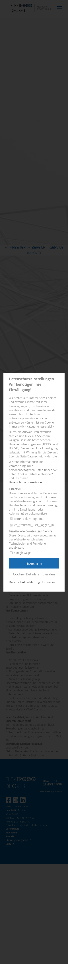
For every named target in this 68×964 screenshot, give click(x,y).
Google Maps (22, 553)
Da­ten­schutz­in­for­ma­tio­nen (26, 482)
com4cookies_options (28, 519)
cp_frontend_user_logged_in (34, 525)
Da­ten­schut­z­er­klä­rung (24, 582)
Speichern (34, 563)
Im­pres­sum (49, 582)
